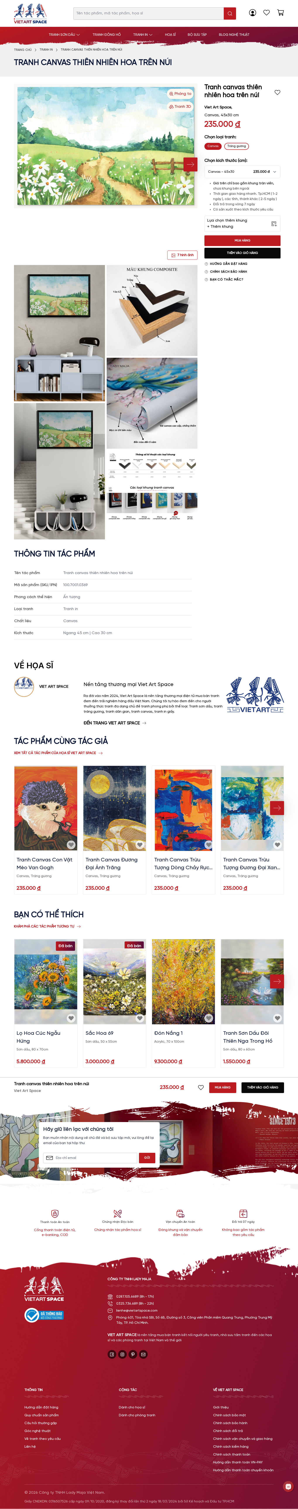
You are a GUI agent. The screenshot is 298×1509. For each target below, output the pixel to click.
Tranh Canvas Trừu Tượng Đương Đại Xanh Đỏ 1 (251, 864)
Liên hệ (30, 1447)
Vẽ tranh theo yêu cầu (42, 1439)
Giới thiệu (221, 1407)
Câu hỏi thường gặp (40, 1423)
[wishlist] (266, 12)
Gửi (147, 1158)
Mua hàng (242, 240)
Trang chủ (23, 50)
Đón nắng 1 (168, 1033)
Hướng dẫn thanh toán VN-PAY (238, 1462)
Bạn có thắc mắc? (226, 279)
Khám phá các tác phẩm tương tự (44, 926)
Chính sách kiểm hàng (230, 1447)
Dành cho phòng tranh (137, 1415)
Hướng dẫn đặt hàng (229, 264)
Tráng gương (236, 146)
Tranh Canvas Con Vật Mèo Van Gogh (44, 864)
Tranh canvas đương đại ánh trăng (112, 864)
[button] (242, 172)
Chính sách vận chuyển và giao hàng (242, 1439)
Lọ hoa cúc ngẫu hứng (38, 1037)
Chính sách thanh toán (231, 1454)
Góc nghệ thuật (37, 1431)
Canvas (213, 146)
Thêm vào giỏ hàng (242, 253)
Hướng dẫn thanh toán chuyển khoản (243, 1470)
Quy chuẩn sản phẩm (41, 1415)
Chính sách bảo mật (229, 1415)
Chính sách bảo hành (228, 272)
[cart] (280, 12)
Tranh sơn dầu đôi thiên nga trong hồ (247, 1037)
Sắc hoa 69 (99, 1033)
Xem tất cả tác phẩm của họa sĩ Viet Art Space (55, 753)
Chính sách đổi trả (228, 1431)
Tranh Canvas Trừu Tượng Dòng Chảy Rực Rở (181, 864)
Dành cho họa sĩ (132, 1407)
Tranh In (46, 49)
